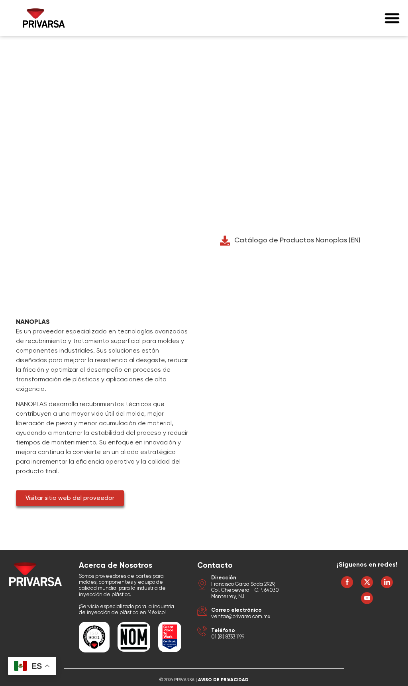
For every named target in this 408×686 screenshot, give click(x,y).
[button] (392, 18)
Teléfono (223, 630)
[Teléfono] (202, 632)
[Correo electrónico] (202, 612)
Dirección (223, 578)
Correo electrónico (236, 610)
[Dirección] (202, 585)
